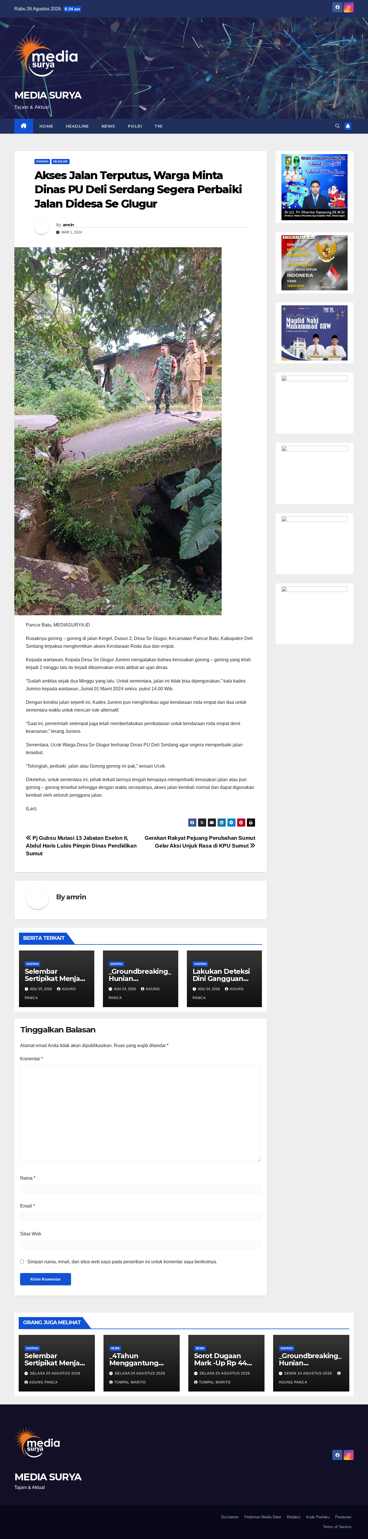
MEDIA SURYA (47, 95)
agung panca (43, 1382)
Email (27, 1205)
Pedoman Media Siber (262, 1517)
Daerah (42, 161)
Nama (27, 1178)
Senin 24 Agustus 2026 (308, 1373)
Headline (77, 126)
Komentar (31, 1058)
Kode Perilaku (317, 1517)
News (108, 126)
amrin (68, 224)
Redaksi (293, 1517)
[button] (337, 126)
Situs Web (30, 1233)
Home (46, 126)
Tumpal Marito (130, 1382)
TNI (158, 126)
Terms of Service (337, 1527)
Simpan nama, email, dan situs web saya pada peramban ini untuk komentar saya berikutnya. (122, 1261)
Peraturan (343, 1517)
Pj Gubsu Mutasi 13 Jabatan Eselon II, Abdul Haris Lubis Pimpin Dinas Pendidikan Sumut (81, 845)
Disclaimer (230, 1517)
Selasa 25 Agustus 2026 (55, 1373)
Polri (135, 126)
